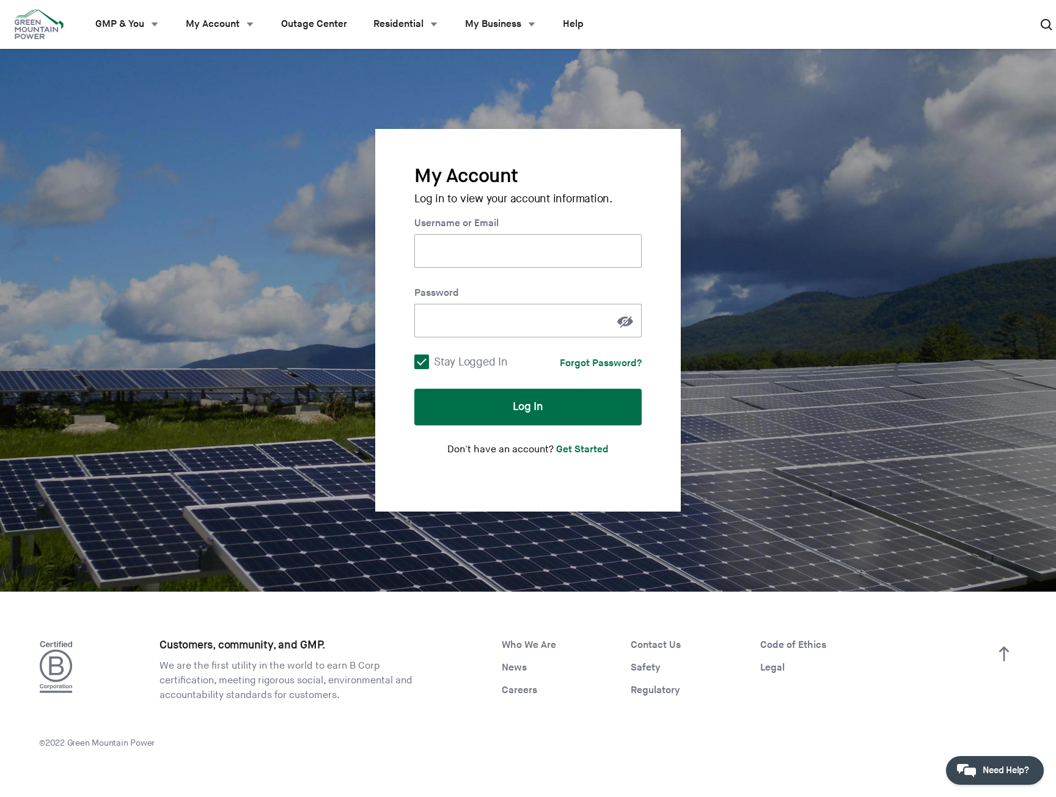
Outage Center (314, 24)
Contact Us (656, 645)
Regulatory (655, 690)
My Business (493, 24)
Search (1046, 24)
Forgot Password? (601, 363)
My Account (213, 24)
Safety (646, 668)
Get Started (582, 449)
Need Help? (1006, 770)
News (514, 668)
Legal (772, 668)
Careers (519, 690)
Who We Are (529, 645)
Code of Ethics (793, 645)
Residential (398, 24)
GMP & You (119, 24)
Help (573, 24)
